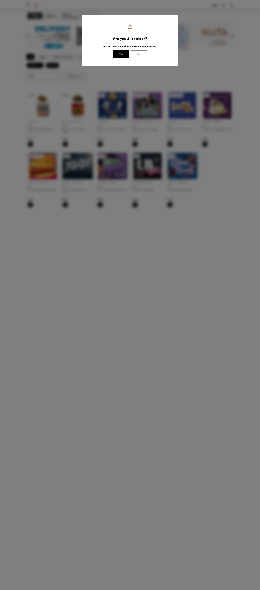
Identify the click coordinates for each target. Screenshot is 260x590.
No (138, 54)
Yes (121, 54)
